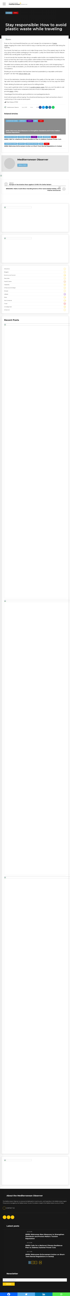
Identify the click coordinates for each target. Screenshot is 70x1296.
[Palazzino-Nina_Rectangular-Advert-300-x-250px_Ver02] (18, 238)
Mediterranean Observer (13, 107)
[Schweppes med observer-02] (18, 1160)
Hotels (28, 137)
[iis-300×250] (18, 207)
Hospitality (22, 121)
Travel (15, 12)
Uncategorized (35, 306)
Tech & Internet (35, 300)
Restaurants (47, 137)
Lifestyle (30, 121)
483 (40, 1262)
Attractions (34, 268)
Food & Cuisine (34, 281)
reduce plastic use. (24, 73)
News (35, 121)
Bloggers (34, 272)
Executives (34, 278)
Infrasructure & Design (32, 143)
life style (9, 12)
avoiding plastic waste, (37, 87)
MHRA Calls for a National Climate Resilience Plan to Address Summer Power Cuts (32, 139)
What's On (34, 310)
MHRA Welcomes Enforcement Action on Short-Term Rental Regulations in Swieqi (33, 146)
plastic (11, 91)
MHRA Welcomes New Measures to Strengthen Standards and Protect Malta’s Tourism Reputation (44, 1236)
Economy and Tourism (12, 121)
